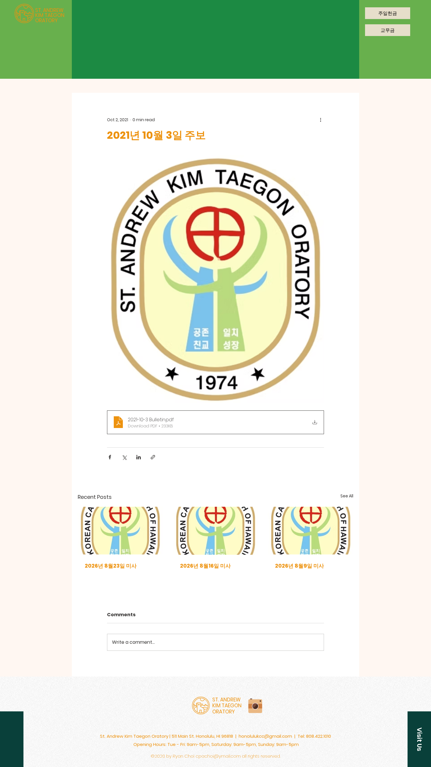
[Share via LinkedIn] (138, 457)
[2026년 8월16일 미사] (215, 531)
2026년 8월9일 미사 (299, 565)
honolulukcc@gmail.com (265, 736)
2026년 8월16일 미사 (205, 565)
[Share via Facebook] (110, 457)
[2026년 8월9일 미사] (310, 530)
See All (346, 496)
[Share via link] (153, 457)
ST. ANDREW (49, 10)
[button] (419, 739)
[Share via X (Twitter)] (124, 457)
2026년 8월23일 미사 (111, 565)
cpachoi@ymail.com (218, 756)
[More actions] (320, 119)
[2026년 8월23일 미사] (120, 530)
